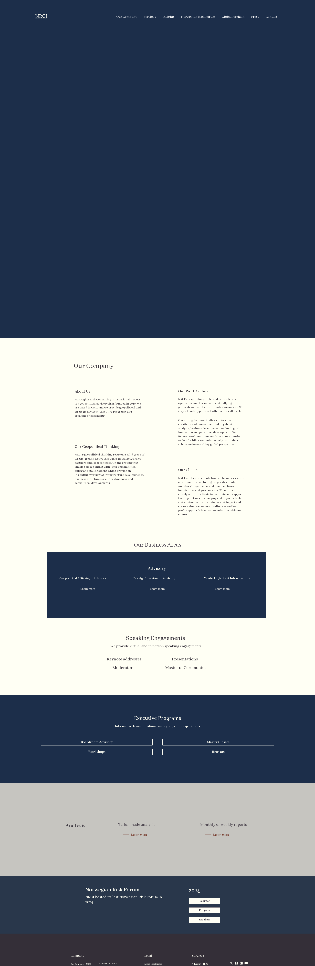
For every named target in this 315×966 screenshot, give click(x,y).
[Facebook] (236, 963)
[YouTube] (246, 963)
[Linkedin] (241, 963)
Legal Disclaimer (153, 964)
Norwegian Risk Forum (198, 17)
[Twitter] (231, 963)
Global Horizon (233, 17)
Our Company (126, 17)
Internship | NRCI (107, 963)
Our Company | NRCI (81, 964)
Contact (271, 17)
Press (255, 17)
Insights (169, 17)
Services (150, 17)
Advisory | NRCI (200, 964)
